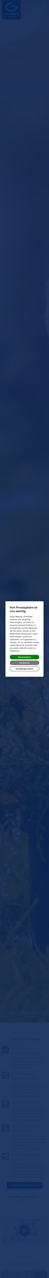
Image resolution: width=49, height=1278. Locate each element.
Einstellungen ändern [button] (24, 669)
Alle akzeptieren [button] (24, 657)
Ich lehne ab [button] (24, 663)
